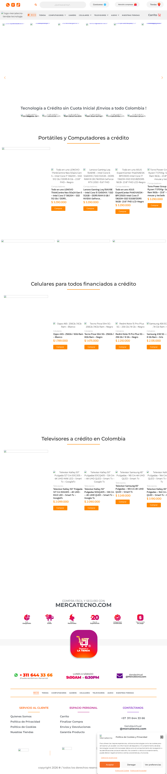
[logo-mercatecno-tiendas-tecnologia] (12, 15)
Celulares (57, 331)
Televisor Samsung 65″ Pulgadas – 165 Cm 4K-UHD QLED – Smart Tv (130, 488)
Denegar (131, 764)
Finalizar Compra (71, 721)
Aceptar (110, 764)
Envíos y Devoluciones (75, 726)
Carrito (64, 716)
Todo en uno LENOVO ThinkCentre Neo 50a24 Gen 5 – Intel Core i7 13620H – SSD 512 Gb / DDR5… (66, 194)
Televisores (58, 486)
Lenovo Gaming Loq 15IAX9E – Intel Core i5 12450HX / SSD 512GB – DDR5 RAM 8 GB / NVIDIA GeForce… (98, 194)
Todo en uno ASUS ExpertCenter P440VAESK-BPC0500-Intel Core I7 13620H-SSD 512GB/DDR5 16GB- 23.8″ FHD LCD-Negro (129, 195)
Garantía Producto (72, 732)
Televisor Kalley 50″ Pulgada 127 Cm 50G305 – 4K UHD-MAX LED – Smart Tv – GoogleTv (67, 493)
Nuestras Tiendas (21, 732)
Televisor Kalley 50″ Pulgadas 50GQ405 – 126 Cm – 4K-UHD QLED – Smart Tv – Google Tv (99, 493)
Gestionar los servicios (109, 758)
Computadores (58, 186)
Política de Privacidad (138, 771)
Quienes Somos (20, 716)
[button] (161, 737)
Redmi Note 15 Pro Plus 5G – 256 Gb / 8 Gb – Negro (130, 335)
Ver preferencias (153, 764)
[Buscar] (35, 5)
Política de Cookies (122, 771)
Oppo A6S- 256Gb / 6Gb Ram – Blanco (68, 335)
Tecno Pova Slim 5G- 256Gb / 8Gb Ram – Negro (99, 335)
